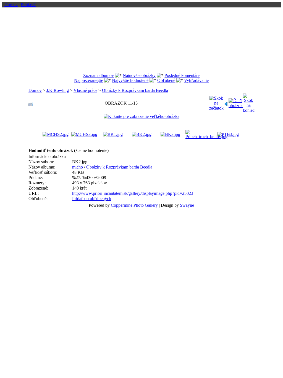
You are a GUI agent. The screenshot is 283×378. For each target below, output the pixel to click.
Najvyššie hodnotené (130, 80)
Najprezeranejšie (88, 80)
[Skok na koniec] (249, 101)
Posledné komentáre (182, 75)
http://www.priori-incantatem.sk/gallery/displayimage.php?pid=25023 (132, 193)
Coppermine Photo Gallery (134, 205)
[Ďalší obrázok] (236, 101)
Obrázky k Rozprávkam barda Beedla (135, 90)
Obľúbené (166, 80)
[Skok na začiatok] (216, 101)
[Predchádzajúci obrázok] (226, 102)
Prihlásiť (28, 4)
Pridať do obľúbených (91, 198)
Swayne (187, 205)
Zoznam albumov (98, 75)
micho (77, 167)
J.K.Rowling (57, 90)
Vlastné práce (85, 90)
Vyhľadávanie (196, 80)
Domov (11, 4)
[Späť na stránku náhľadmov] (30, 102)
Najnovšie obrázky (139, 75)
